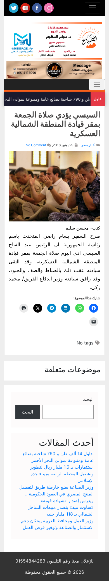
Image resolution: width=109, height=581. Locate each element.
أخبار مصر (88, 145)
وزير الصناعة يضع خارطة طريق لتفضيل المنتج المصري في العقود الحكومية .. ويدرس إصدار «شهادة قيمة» (56, 493)
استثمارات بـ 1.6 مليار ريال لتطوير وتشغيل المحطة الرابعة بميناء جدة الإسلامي (62, 473)
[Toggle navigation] (92, 7)
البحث (88, 399)
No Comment (36, 145)
